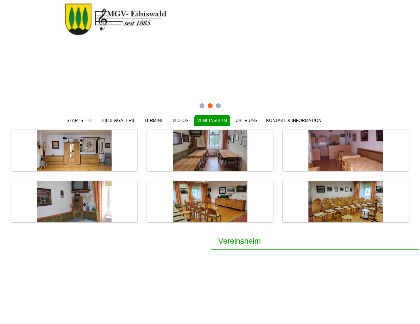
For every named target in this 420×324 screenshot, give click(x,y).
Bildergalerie (119, 120)
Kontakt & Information (293, 120)
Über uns (247, 120)
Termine (154, 120)
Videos (180, 120)
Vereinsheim (212, 120)
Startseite (80, 120)
